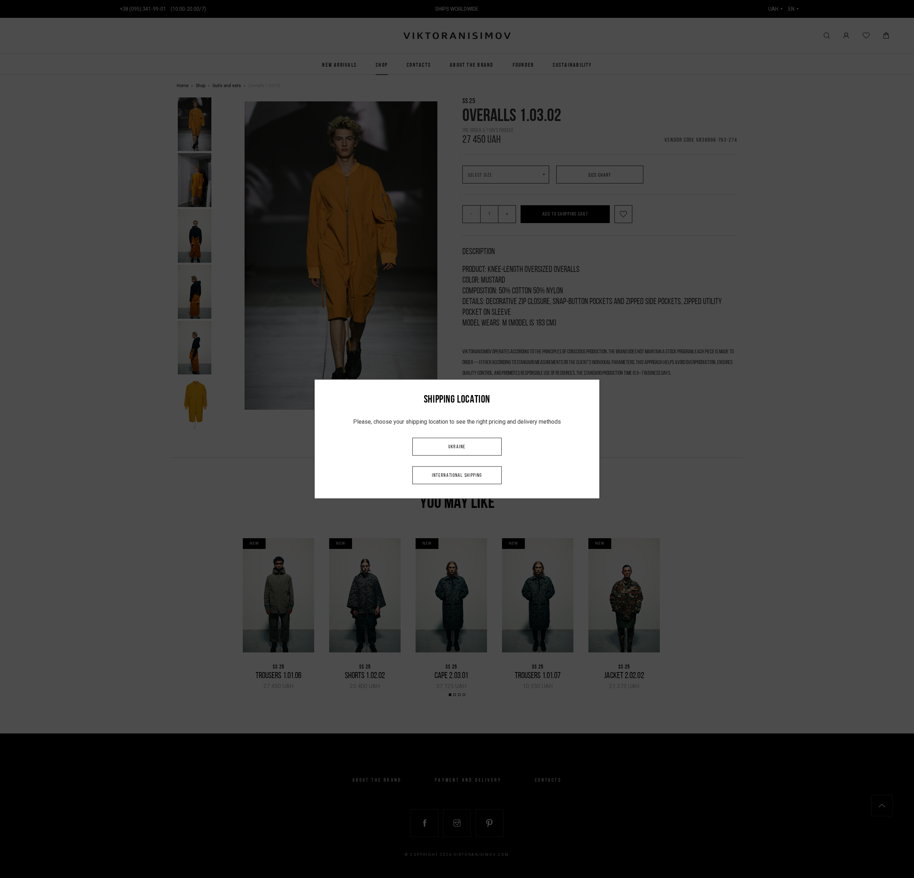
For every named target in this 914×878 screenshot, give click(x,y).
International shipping (457, 475)
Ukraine (457, 447)
